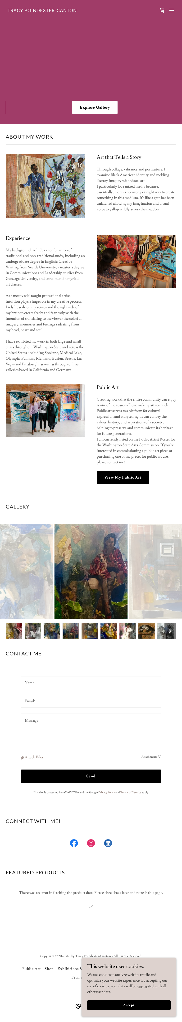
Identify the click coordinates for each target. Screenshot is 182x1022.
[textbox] (91, 683)
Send (91, 776)
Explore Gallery (95, 107)
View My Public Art (122, 477)
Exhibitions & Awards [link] (77, 968)
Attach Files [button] (34, 757)
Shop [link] (49, 968)
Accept (128, 1005)
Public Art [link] (31, 968)
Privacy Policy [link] (106, 792)
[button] (162, 10)
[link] (42, 11)
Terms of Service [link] (130, 792)
